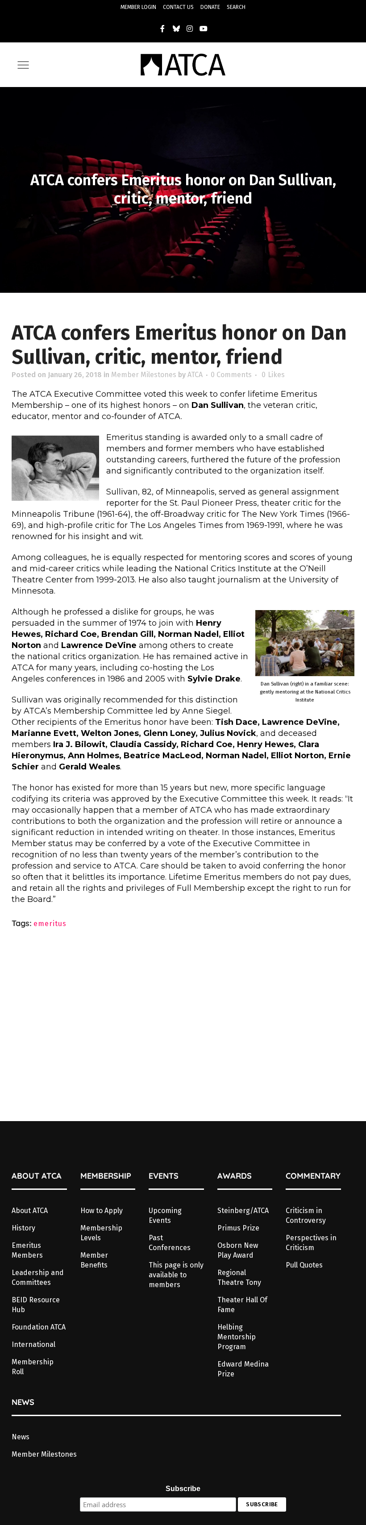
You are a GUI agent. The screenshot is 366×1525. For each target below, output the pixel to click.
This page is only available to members (176, 1275)
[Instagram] (190, 28)
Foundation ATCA (39, 1327)
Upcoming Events (165, 1215)
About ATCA (30, 1210)
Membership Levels (101, 1233)
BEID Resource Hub (36, 1305)
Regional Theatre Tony (239, 1277)
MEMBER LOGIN (138, 7)
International (33, 1344)
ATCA (195, 374)
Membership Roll (33, 1367)
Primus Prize (238, 1228)
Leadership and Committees (38, 1277)
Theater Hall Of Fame (242, 1305)
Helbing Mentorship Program (236, 1337)
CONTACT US (178, 7)
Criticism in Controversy (306, 1215)
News (20, 1437)
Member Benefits (94, 1260)
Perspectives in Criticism (311, 1243)
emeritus (50, 923)
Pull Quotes (304, 1265)
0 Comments (231, 374)
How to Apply (101, 1210)
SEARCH (236, 7)
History (23, 1228)
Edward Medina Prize (243, 1369)
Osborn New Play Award (237, 1250)
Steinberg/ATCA (243, 1210)
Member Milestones (143, 374)
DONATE (210, 7)
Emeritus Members (27, 1250)
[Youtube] (203, 28)
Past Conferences (170, 1243)
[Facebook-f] (162, 28)
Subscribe (183, 1488)
